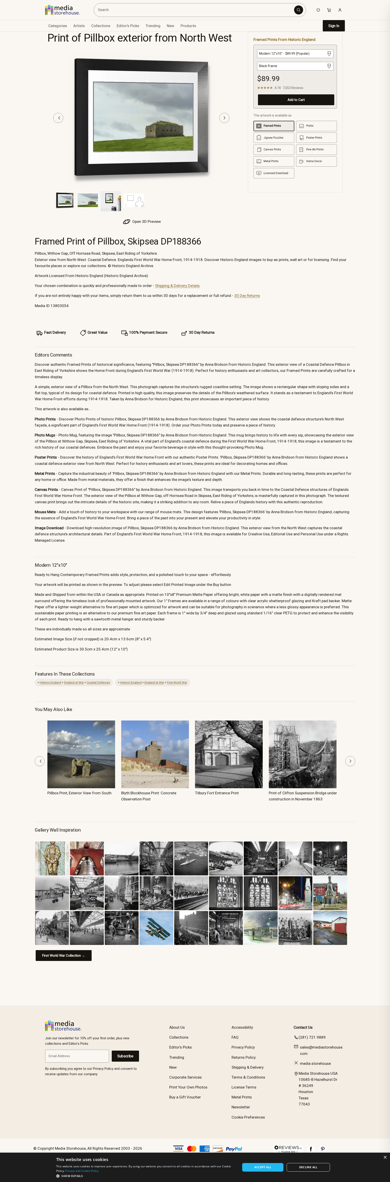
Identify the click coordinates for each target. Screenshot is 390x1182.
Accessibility (242, 1027)
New (170, 25)
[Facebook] (311, 1151)
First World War (177, 682)
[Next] (224, 118)
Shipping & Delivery (248, 1067)
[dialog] (195, 1167)
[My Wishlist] (318, 10)
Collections (100, 25)
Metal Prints (242, 1097)
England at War (74, 682)
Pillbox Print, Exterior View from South (79, 793)
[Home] (65, 10)
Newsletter (241, 1107)
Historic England (50, 682)
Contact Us (303, 1027)
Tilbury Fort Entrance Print (217, 793)
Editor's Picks (128, 25)
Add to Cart (296, 100)
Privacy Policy (243, 1047)
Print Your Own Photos (188, 1087)
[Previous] (58, 118)
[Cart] (329, 10)
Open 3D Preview (146, 221)
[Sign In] (340, 10)
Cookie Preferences (248, 1117)
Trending (153, 25)
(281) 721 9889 (312, 1037)
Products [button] (188, 25)
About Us (177, 1027)
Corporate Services (185, 1077)
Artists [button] (79, 25)
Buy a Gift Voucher (185, 1097)
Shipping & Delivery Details (177, 285)
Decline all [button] (308, 1167)
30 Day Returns (247, 295)
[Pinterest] (322, 1151)
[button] (145, 1176)
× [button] (385, 1157)
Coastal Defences (98, 682)
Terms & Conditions (248, 1077)
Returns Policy (244, 1057)
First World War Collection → (63, 956)
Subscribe (125, 1056)
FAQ (235, 1037)
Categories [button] (57, 25)
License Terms (244, 1087)
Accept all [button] (262, 1167)
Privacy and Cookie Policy (82, 1171)
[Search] (298, 9)
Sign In (333, 26)
